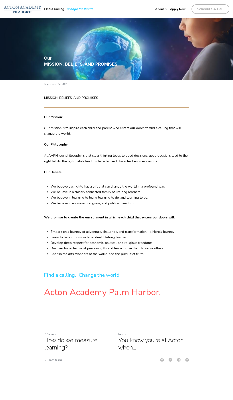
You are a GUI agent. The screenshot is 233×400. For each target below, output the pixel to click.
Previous (51, 334)
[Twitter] (170, 360)
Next (121, 334)
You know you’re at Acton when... (151, 344)
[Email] (187, 360)
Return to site (54, 359)
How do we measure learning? (71, 344)
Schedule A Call (210, 9)
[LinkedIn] (179, 360)
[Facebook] (162, 360)
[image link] (22, 8)
